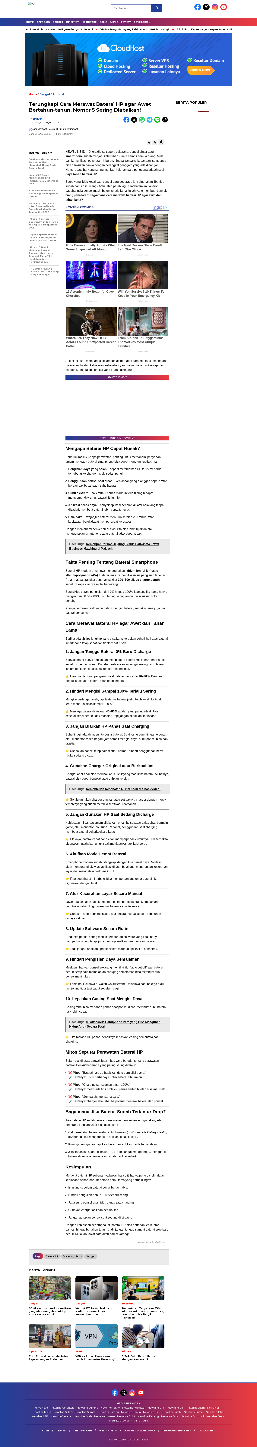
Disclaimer (205, 1430)
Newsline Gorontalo (62, 1407)
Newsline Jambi (172, 1411)
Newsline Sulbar (63, 1411)
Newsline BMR (156, 1407)
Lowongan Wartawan (139, 1430)
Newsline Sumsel (85, 1411)
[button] (149, 142)
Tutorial (58, 94)
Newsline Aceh (83, 1416)
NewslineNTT (215, 1407)
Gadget (58, 22)
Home (30, 22)
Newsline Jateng (109, 1411)
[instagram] (216, 9)
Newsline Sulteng (87, 1407)
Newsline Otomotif (192, 1416)
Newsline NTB (39, 1416)
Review (126, 22)
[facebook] (198, 9)
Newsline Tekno (110, 1407)
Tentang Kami (82, 1430)
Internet (72, 22)
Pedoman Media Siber (176, 1430)
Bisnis (114, 22)
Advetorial (142, 22)
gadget (90, 1256)
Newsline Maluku (104, 1416)
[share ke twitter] (135, 121)
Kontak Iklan (107, 1430)
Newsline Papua (131, 1411)
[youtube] (224, 9)
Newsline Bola (170, 1416)
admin (35, 118)
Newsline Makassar (133, 1407)
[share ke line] (158, 121)
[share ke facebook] (127, 121)
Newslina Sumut (194, 1411)
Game (103, 22)
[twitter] (207, 9)
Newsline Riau (151, 1411)
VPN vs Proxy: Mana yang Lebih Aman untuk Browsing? (106, 29)
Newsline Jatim (195, 1407)
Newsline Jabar (215, 1411)
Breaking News (72, 1256)
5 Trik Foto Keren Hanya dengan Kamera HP (176, 29)
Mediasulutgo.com (120, 1420)
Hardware (89, 22)
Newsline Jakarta (61, 1416)
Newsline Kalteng (148, 1416)
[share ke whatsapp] (143, 121)
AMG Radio (141, 1420)
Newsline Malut (42, 1411)
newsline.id (41, 1407)
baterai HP (52, 1256)
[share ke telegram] (150, 121)
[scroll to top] (246, 1441)
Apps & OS (43, 22)
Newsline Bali (176, 1407)
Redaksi (61, 1430)
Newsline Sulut (126, 1416)
